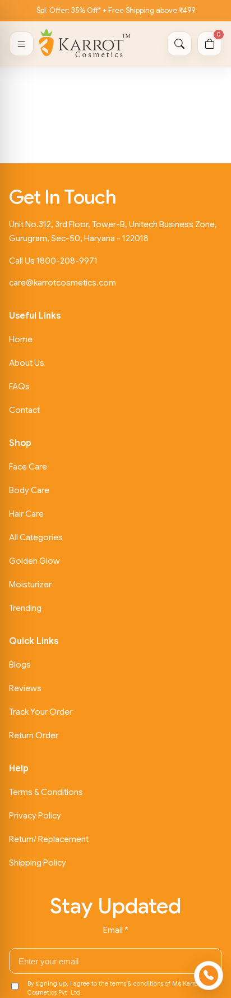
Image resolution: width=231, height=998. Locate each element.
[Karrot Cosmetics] (85, 44)
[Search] (179, 43)
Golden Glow (34, 561)
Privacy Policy (35, 816)
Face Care (28, 467)
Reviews (25, 688)
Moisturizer (30, 585)
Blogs (20, 665)
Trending (25, 608)
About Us (26, 363)
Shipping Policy (37, 863)
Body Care (29, 490)
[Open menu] (21, 43)
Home (21, 339)
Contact (24, 410)
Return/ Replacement (49, 839)
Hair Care (26, 514)
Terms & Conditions (46, 792)
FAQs (19, 386)
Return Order (33, 735)
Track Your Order (40, 712)
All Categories (36, 537)
